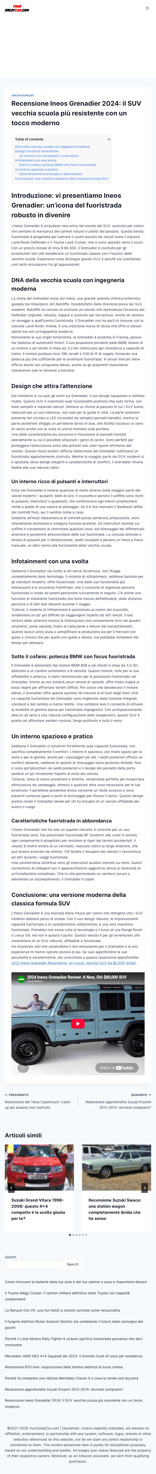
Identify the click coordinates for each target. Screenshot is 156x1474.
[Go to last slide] (11, 1188)
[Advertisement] (78, 46)
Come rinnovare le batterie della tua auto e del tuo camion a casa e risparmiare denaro (76, 1282)
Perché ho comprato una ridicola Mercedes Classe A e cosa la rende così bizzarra (71, 1378)
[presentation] (39, 1167)
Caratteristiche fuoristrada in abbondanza (50, 174)
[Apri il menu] (147, 8)
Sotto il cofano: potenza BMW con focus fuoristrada (57, 165)
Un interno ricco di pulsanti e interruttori (49, 156)
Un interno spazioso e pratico (36, 169)
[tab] (70, 1235)
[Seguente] (144, 1188)
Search (10, 1257)
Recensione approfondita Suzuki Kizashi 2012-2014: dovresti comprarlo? (118, 1101)
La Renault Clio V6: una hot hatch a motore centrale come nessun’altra (62, 1310)
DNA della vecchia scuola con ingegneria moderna (52, 147)
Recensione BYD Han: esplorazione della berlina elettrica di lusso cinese (64, 1367)
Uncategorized (22, 95)
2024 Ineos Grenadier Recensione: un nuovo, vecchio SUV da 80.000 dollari (73, 963)
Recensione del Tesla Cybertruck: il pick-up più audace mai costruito (38, 1101)
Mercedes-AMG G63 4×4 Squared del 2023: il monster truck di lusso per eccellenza (74, 1356)
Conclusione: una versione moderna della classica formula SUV (61, 179)
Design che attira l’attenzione (36, 151)
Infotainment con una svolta (35, 160)
